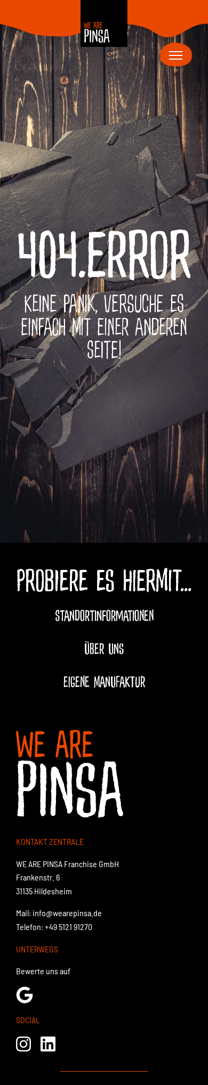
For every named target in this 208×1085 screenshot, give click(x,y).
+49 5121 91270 (68, 926)
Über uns (104, 649)
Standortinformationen (104, 616)
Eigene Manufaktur (104, 682)
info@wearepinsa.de (67, 913)
